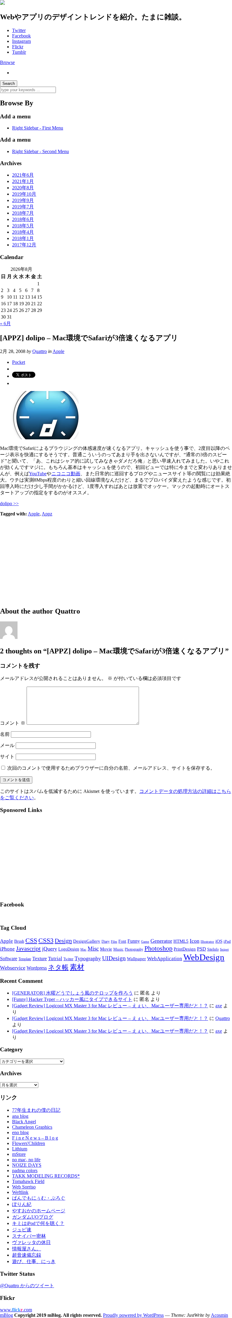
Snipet (224, 949)
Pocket (18, 362)
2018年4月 (23, 232)
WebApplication (164, 958)
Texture (39, 958)
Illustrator (207, 941)
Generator (161, 941)
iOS (218, 941)
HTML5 (180, 941)
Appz (47, 513)
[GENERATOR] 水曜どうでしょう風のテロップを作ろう (72, 993)
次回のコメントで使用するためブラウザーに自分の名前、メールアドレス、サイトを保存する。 (111, 768)
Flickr (17, 46)
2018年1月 (23, 238)
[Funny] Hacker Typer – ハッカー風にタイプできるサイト (72, 999)
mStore (19, 1154)
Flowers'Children (28, 1143)
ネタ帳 (58, 967)
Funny (133, 941)
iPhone (7, 949)
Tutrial (55, 958)
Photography (134, 949)
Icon (194, 941)
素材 (77, 967)
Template (24, 959)
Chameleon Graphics (32, 1127)
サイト (7, 756)
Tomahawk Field (28, 1181)
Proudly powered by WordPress (133, 1315)
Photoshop (158, 948)
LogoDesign (68, 949)
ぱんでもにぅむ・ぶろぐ (38, 1198)
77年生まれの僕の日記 (36, 1110)
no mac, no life (26, 1159)
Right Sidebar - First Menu (37, 127)
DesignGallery (86, 941)
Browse (7, 62)
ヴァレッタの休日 (31, 1242)
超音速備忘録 (26, 1255)
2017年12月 (24, 244)
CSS (31, 940)
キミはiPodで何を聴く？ (38, 1223)
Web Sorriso (24, 1186)
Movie (106, 949)
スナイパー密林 (29, 1236)
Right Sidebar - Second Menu (40, 151)
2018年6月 (23, 219)
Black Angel (24, 1121)
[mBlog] (2, 3)
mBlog (6, 1315)
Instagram (21, 41)
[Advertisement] (116, 559)
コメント (12, 723)
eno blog (20, 1132)
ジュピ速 (21, 1229)
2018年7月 (23, 213)
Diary (106, 941)
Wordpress (37, 968)
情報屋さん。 (26, 1248)
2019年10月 (24, 194)
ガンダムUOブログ (32, 1217)
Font (122, 941)
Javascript (28, 948)
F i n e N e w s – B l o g (35, 1137)
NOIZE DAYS (26, 1165)
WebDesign (203, 957)
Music (118, 949)
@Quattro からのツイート (27, 1285)
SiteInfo (213, 949)
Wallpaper (136, 958)
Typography (88, 958)
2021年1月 (23, 181)
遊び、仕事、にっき (34, 1261)
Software (8, 958)
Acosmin (219, 1315)
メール (7, 745)
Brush (19, 941)
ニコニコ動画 (65, 473)
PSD (201, 948)
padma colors (24, 1170)
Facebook (21, 35)
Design (63, 940)
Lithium (19, 1148)
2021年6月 (23, 175)
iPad (227, 941)
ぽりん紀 (21, 1204)
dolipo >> (9, 503)
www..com (16, 1309)
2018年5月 (23, 225)
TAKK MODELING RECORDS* (46, 1176)
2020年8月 (23, 187)
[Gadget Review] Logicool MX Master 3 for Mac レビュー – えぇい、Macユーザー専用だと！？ (110, 1005)
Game (145, 941)
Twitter (19, 30)
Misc (93, 948)
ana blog (20, 1116)
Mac (83, 949)
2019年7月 (23, 206)
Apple (58, 351)
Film (114, 941)
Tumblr (19, 52)
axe (218, 1005)
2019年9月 (23, 200)
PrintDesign (185, 949)
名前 (5, 734)
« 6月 (5, 323)
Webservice (12, 968)
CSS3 (45, 940)
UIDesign (114, 958)
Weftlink (20, 1192)
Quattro (39, 351)
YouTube (38, 473)
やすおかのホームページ (38, 1210)
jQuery (49, 949)
